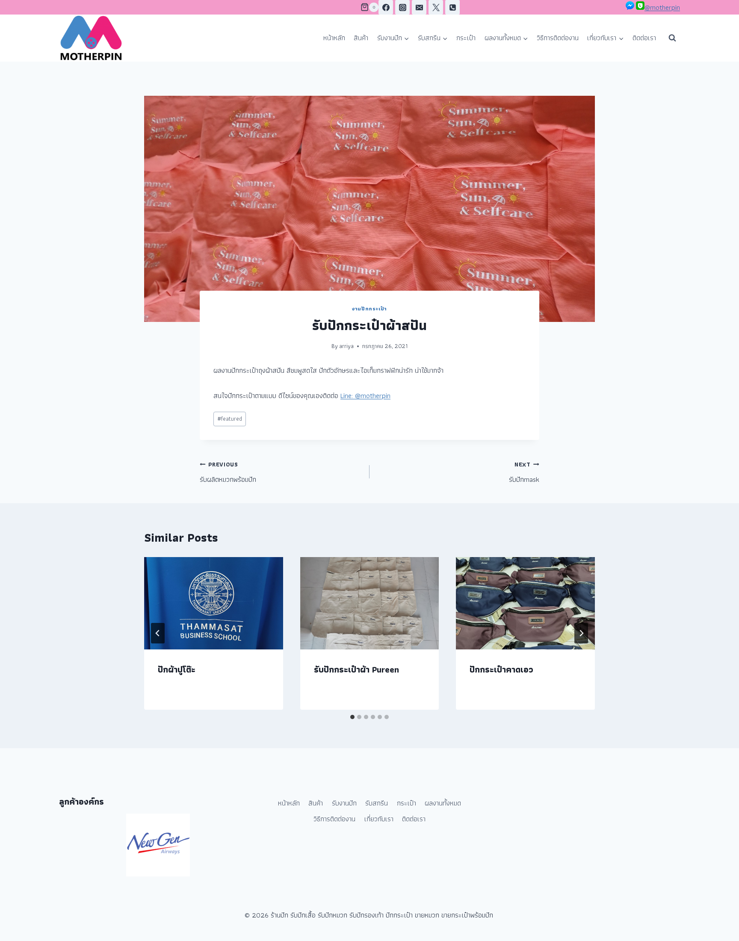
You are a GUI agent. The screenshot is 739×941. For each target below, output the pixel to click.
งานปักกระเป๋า (369, 308)
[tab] (352, 717)
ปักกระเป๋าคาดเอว (501, 669)
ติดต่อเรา (644, 38)
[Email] (419, 7)
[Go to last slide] (158, 633)
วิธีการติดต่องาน (558, 38)
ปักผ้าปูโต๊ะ (176, 669)
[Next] (581, 633)
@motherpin (662, 7)
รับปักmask (524, 472)
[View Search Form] (672, 38)
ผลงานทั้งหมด (443, 803)
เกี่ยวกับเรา (378, 819)
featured (229, 418)
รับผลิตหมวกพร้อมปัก (228, 472)
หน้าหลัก (334, 38)
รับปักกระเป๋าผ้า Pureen (356, 669)
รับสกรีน (376, 803)
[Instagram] (402, 7)
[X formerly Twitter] (436, 7)
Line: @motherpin (365, 395)
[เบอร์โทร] (452, 7)
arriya (346, 346)
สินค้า (361, 38)
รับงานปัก (344, 803)
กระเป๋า (466, 38)
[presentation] (213, 603)
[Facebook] (385, 7)
